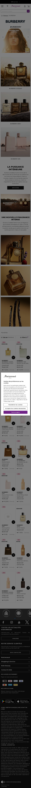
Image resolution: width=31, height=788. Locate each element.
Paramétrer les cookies (15, 404)
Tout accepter (15, 412)
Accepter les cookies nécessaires (15, 408)
